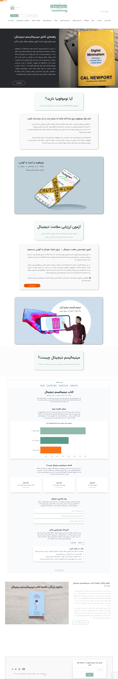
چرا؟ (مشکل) (74, 386)
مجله (92, 20)
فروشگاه (86, 20)
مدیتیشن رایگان (76, 20)
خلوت (83, 543)
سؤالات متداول (36, 20)
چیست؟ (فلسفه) (63, 386)
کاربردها (42, 386)
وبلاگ (55, 20)
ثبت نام (103, 11)
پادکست (99, 20)
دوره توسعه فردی (65, 20)
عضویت (89, 675)
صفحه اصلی (107, 20)
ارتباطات (80, 543)
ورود (107, 11)
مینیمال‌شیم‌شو (47, 20)
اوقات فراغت (73, 543)
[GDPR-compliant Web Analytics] (59, 0)
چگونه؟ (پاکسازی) (52, 386)
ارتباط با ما (11, 20)
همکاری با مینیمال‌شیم (23, 20)
